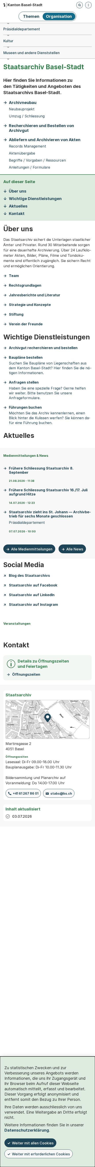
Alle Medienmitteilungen (31, 549)
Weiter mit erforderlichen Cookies (41, 1154)
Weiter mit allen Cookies (32, 1143)
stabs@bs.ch (61, 793)
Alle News (74, 549)
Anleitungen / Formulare (29, 167)
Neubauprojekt (21, 109)
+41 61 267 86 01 (25, 793)
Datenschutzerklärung (26, 1130)
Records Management (27, 146)
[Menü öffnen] (88, 5)
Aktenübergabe (22, 153)
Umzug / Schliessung (27, 116)
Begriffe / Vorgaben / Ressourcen (37, 160)
